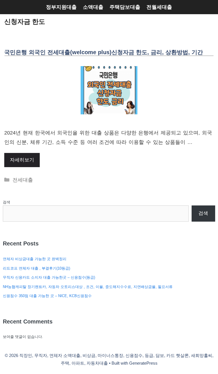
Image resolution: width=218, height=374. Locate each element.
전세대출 (22, 180)
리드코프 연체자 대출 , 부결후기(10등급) (36, 268)
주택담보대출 (125, 7)
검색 (6, 202)
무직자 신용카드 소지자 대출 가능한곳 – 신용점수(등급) (49, 277)
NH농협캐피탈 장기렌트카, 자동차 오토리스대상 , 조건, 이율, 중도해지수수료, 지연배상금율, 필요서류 (88, 287)
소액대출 (93, 7)
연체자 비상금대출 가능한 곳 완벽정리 (34, 259)
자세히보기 (22, 160)
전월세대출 (159, 7)
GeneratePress (143, 363)
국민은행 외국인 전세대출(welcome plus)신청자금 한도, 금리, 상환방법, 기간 (103, 52)
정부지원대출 (61, 7)
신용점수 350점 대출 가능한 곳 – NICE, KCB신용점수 (47, 296)
